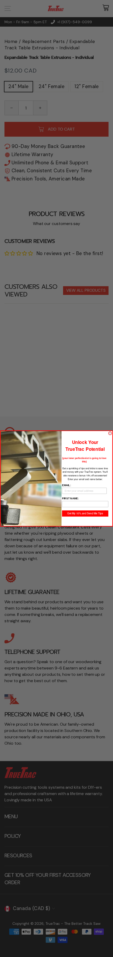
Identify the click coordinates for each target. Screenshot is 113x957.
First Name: (70, 498)
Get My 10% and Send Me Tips (85, 513)
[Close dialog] (110, 433)
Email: (66, 485)
